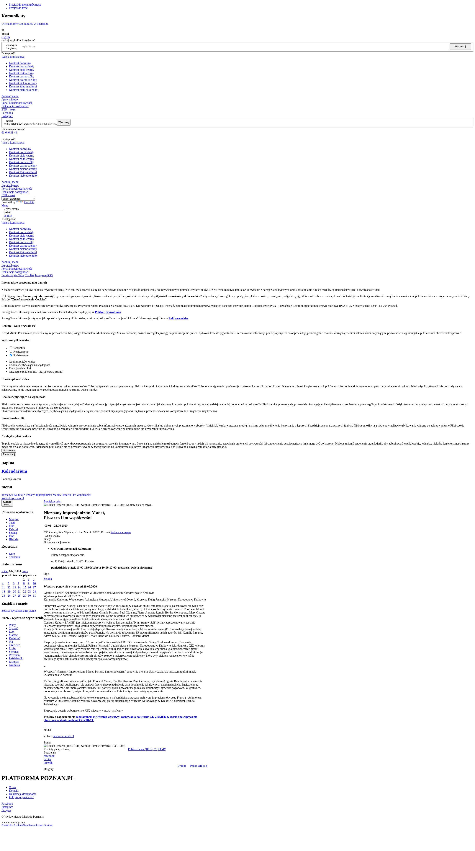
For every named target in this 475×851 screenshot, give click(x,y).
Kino (12, 553)
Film (11, 526)
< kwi (4, 571)
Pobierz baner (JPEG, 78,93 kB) (147, 749)
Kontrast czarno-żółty (21, 76)
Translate (29, 202)
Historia (13, 539)
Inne (11, 536)
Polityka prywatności (21, 797)
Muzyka (14, 519)
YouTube (19, 275)
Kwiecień (14, 638)
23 (29, 591)
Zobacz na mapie (121, 532)
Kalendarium (14, 471)
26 (9, 595)
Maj (11, 641)
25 (3, 595)
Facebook (7, 112)
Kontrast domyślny (20, 63)
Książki (13, 529)
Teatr (12, 522)
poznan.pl (7, 494)
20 (14, 591)
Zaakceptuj (9, 454)
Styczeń (13, 628)
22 (24, 591)
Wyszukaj (460, 46)
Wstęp (12, 625)
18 (3, 591)
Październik (16, 658)
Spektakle (14, 557)
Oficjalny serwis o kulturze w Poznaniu (24, 23)
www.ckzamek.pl (63, 736)
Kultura (18, 494)
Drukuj (182, 765)
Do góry (49, 769)
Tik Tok (29, 275)
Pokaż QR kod (198, 765)
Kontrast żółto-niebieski (23, 86)
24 (34, 591)
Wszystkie (19, 347)
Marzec (13, 635)
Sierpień (14, 651)
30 (29, 595)
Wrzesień (14, 655)
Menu (4, 205)
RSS (50, 275)
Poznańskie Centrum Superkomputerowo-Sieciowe (27, 825)
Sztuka (13, 532)
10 (34, 583)
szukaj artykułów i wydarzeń (19, 123)
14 (19, 587)
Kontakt (13, 790)
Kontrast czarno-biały (21, 66)
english (5, 37)
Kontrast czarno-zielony (23, 79)
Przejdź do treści (18, 7)
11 (3, 587)
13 (14, 587)
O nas (12, 787)
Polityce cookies (178, 318)
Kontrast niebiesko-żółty (23, 89)
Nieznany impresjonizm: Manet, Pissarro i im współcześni (57, 494)
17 (34, 587)
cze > (25, 571)
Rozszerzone (20, 351)
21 (19, 591)
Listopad (14, 661)
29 (24, 595)
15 (24, 587)
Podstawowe (20, 355)
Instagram (7, 116)
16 (29, 587)
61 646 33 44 (9, 132)
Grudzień (14, 665)
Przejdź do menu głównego (25, 4)
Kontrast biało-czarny (21, 69)
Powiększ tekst (52, 501)
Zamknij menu (10, 96)
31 (34, 595)
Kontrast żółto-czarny (21, 73)
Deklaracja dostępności (22, 793)
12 (9, 587)
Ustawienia (9, 450)
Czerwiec (14, 645)
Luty (11, 631)
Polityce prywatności (108, 312)
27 (14, 595)
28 (19, 595)
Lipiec (12, 648)
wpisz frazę (14, 46)
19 (9, 591)
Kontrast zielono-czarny (23, 83)
